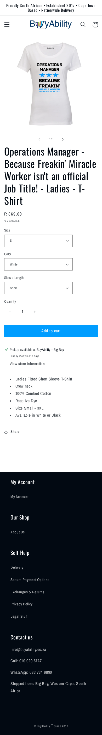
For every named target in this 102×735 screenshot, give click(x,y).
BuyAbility (43, 726)
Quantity (10, 301)
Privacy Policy (21, 604)
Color (8, 254)
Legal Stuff (18, 616)
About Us (17, 532)
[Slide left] (39, 139)
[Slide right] (63, 139)
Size (7, 230)
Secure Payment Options (29, 579)
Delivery (17, 567)
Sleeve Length (14, 277)
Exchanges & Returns (27, 592)
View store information (27, 363)
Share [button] (15, 431)
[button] (7, 25)
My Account (19, 496)
